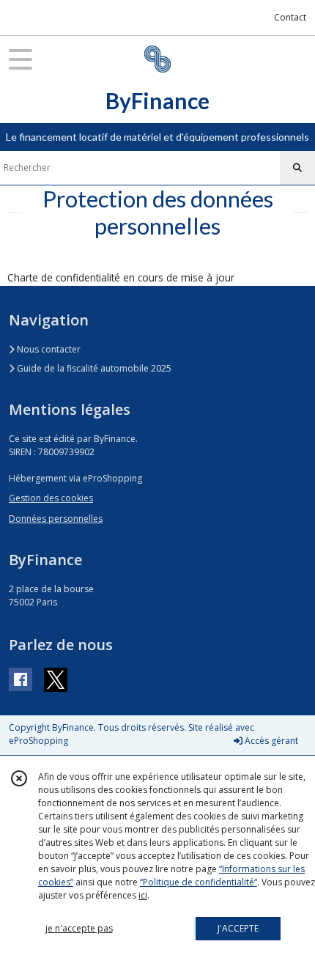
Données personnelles (56, 518)
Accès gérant (270, 740)
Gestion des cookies (51, 498)
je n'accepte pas (79, 928)
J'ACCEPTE (238, 928)
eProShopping (38, 740)
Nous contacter (48, 349)
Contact (290, 17)
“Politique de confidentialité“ (198, 882)
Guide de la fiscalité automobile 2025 (93, 368)
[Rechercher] (297, 168)
